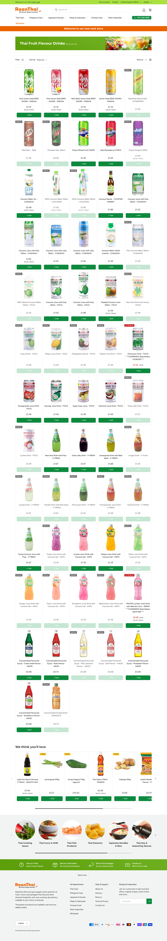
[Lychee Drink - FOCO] (29, 438)
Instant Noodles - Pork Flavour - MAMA (149, 780)
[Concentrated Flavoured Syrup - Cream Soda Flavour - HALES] (29, 643)
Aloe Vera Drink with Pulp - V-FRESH (56, 456)
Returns (98, 897)
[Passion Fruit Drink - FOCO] (110, 336)
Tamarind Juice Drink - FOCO (111, 406)
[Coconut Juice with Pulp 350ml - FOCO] (56, 285)
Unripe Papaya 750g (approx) (76, 780)
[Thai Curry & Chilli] (48, 830)
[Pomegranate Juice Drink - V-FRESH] (110, 487)
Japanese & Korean (56, 18)
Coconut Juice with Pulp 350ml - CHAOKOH (138, 200)
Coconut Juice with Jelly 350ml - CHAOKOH (56, 252)
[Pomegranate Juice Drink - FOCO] (29, 388)
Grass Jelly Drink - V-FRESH (83, 455)
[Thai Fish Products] (72, 830)
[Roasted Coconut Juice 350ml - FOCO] (110, 285)
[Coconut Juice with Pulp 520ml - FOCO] (83, 285)
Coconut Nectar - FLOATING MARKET (111, 200)
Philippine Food (35, 18)
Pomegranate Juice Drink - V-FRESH (111, 506)
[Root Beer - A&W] (29, 133)
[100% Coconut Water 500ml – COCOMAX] (83, 181)
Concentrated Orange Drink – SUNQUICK (56, 714)
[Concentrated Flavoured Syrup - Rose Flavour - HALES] (56, 643)
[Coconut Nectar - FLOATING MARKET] (110, 181)
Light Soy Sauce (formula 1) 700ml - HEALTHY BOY (27, 780)
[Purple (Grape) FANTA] (138, 133)
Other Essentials (114, 18)
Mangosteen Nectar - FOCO (83, 354)
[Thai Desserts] (95, 830)
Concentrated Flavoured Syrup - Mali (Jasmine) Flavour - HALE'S (84, 663)
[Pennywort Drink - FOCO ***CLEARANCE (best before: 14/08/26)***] (138, 336)
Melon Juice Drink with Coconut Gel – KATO (138, 555)
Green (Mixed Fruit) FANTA (83, 150)
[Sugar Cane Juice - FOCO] (83, 388)
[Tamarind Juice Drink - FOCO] (110, 388)
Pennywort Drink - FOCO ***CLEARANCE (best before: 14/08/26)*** (138, 356)
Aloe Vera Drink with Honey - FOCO (138, 303)
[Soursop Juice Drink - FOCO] (56, 388)
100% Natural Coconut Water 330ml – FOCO (29, 303)
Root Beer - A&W (29, 150)
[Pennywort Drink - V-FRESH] (83, 487)
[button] (150, 10)
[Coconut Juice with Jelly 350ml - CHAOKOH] (56, 233)
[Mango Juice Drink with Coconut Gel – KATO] (110, 537)
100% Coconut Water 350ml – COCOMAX (56, 200)
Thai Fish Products (72, 844)
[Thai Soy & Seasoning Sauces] (142, 830)
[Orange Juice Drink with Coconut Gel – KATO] (29, 586)
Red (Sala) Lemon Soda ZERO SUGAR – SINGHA (83, 100)
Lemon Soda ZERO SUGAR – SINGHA (110, 100)
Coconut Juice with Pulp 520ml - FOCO (83, 303)
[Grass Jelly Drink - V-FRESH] (83, 438)
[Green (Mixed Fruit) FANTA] (83, 133)
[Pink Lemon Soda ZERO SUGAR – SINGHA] (56, 81)
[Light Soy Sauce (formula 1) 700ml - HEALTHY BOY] (27, 764)
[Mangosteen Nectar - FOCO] (83, 336)
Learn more (36, 2)
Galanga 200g (125, 779)
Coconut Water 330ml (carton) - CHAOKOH (111, 252)
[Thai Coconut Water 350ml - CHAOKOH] (138, 233)
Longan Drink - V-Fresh (138, 455)
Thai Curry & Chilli (48, 843)
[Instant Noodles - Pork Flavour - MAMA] (149, 764)
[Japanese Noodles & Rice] (118, 830)
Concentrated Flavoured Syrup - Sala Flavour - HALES (111, 662)
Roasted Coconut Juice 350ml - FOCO (110, 303)
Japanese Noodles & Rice (118, 844)
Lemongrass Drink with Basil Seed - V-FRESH (110, 456)
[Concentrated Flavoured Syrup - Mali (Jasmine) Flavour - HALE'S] (83, 643)
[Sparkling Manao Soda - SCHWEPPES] (138, 81)
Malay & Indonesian (77, 18)
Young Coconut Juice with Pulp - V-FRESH (29, 555)
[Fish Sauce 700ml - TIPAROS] (100, 764)
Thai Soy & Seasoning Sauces (141, 844)
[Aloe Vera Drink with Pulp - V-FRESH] (56, 438)
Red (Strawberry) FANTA (111, 150)
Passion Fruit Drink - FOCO (111, 354)
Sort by (32, 60)
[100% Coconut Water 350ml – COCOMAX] (56, 181)
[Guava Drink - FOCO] (29, 336)
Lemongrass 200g (52, 779)
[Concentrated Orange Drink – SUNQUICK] (56, 695)
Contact (115, 2)
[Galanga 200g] (125, 764)
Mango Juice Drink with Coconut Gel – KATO (111, 555)
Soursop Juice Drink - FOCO (56, 406)
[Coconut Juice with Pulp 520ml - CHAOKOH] (29, 233)
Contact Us (100, 905)
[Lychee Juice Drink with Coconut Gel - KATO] (83, 537)
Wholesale (20, 23)
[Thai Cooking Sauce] (25, 830)
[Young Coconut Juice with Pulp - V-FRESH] (29, 537)
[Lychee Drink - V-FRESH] (29, 487)
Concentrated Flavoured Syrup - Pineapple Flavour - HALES (138, 663)
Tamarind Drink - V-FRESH (138, 505)
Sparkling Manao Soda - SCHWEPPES (138, 100)
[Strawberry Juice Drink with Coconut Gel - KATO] (83, 586)
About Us (99, 889)
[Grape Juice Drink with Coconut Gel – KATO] (56, 537)
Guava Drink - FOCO (28, 354)
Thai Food (20, 18)
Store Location (104, 2)
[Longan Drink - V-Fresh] (138, 438)
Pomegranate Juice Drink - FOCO (29, 407)
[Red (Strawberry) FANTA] (110, 133)
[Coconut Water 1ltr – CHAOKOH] (29, 181)
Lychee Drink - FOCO (29, 455)
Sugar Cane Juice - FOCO (83, 406)
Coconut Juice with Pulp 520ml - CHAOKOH (29, 252)
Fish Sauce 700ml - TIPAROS (101, 780)
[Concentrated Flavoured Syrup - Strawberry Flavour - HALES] (29, 695)
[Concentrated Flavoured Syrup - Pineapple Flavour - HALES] (138, 643)
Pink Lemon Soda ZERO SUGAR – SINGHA (56, 100)
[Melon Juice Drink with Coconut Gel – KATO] (138, 537)
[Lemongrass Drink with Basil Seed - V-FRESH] (110, 438)
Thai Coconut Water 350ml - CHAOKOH (138, 252)
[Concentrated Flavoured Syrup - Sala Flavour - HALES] (110, 643)
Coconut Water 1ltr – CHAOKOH (29, 200)
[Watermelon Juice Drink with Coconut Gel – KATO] (110, 586)
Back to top (82, 875)
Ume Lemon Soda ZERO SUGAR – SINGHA (29, 100)
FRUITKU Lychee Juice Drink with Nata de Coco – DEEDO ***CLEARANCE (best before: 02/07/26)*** (138, 608)
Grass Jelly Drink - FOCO (138, 406)
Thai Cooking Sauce (25, 844)
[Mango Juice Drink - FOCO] (56, 336)
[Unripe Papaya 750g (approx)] (76, 764)
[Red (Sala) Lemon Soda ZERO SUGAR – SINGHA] (83, 81)
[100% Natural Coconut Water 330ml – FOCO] (29, 285)
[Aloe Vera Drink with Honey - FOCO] (138, 285)
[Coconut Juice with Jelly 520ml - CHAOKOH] (83, 233)
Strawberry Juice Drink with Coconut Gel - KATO (83, 605)
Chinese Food (96, 18)
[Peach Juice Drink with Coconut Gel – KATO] (56, 586)
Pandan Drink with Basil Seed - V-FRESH (56, 506)
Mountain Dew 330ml (56, 150)
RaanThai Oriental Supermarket (30, 930)
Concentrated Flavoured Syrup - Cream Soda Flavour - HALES (29, 663)
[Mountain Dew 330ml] (56, 133)
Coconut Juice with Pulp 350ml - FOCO (56, 303)
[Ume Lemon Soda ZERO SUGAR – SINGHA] (29, 81)
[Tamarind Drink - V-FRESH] (138, 487)
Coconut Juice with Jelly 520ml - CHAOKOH (83, 252)
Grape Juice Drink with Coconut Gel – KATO (56, 555)
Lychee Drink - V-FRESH (29, 505)
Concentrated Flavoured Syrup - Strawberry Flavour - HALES (29, 715)
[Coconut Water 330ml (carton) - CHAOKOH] (110, 233)
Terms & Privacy (101, 901)
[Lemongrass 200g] (52, 764)
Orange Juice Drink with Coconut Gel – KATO (29, 605)
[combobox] (91, 9)
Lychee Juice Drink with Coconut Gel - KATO (83, 555)
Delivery (98, 893)
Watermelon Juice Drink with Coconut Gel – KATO (111, 605)
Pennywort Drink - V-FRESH (83, 505)
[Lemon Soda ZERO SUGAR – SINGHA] (110, 81)
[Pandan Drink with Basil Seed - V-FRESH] (56, 487)
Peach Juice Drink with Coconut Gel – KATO (56, 605)
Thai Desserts (95, 843)
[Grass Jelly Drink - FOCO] (138, 388)
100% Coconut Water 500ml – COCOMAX (83, 200)
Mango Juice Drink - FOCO (56, 354)
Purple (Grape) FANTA (138, 150)
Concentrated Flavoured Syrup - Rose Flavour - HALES (56, 663)
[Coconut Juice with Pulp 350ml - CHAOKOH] (138, 181)
